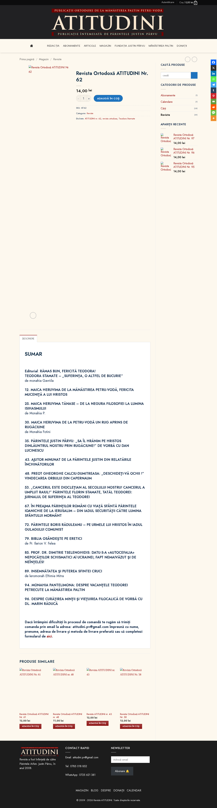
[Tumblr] (213, 90)
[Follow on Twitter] (24, 2)
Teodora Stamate (127, 118)
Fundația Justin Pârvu (130, 45)
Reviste (57, 59)
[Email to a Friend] (97, 126)
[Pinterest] (213, 96)
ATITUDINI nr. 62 (93, 118)
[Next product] (187, 59)
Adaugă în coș (108, 98)
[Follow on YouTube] (31, 2)
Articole (90, 45)
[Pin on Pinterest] (103, 126)
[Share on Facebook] (79, 126)
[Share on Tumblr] (110, 126)
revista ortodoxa (110, 118)
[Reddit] (213, 107)
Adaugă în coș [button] (30, 726)
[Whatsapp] (213, 79)
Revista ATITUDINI (103, 800)
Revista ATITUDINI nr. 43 (99, 714)
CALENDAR (134, 790)
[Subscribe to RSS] (28, 2)
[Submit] (194, 75)
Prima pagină (26, 59)
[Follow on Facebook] (21, 2)
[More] (213, 118)
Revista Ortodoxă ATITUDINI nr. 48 (67, 716)
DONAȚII (118, 790)
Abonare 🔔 (122, 771)
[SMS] (213, 112)
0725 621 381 (87, 775)
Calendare (167, 102)
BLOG (95, 790)
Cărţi (163, 108)
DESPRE (106, 790)
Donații (182, 45)
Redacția (53, 45)
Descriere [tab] (28, 338)
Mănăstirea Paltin (161, 45)
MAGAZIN (82, 790)
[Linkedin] (213, 73)
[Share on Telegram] (116, 126)
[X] (213, 68)
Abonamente (71, 45)
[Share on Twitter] (91, 126)
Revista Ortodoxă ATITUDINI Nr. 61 (33, 716)
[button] (168, 2)
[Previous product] (194, 59)
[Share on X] (85, 126)
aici (49, 636)
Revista (39, 45)
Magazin (105, 45)
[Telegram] (213, 84)
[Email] (213, 101)
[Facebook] (213, 62)
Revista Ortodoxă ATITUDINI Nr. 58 (134, 716)
